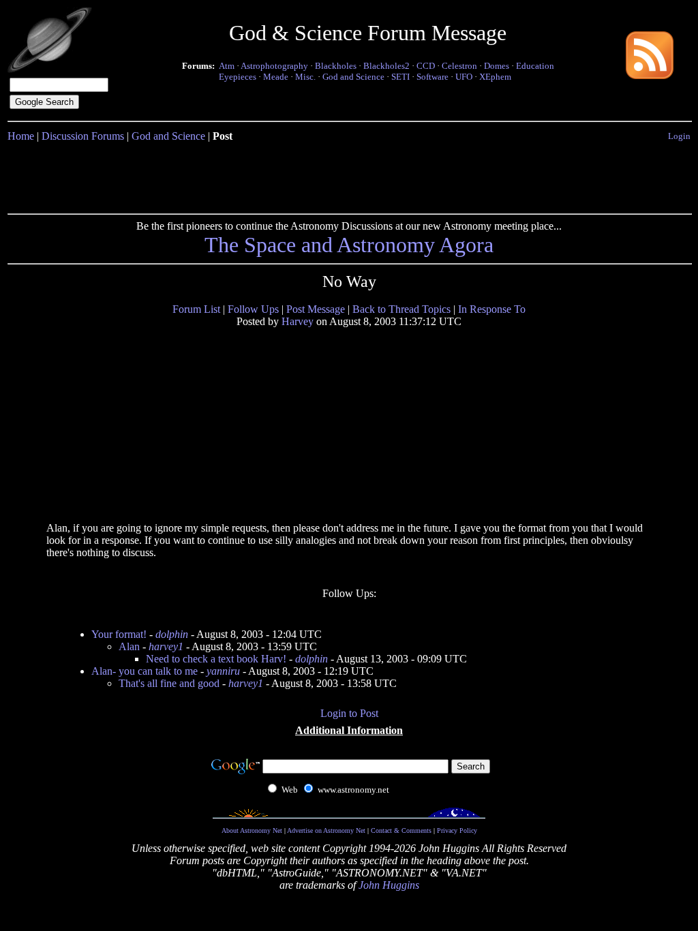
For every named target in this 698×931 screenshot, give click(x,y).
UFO (463, 77)
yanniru (223, 671)
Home (20, 136)
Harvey (298, 321)
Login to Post (349, 713)
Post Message (315, 309)
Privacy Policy (457, 830)
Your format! (119, 634)
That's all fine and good (169, 683)
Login (679, 136)
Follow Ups (253, 309)
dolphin (171, 634)
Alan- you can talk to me (144, 671)
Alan (129, 646)
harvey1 (166, 646)
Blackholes (335, 66)
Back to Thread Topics (401, 309)
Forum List (196, 309)
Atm (226, 66)
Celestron (459, 66)
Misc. (305, 77)
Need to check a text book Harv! (216, 659)
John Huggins (389, 885)
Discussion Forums (83, 136)
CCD (425, 66)
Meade (275, 77)
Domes (496, 66)
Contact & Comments (401, 830)
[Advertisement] (349, 175)
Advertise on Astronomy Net (326, 830)
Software (432, 77)
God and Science (353, 77)
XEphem (495, 77)
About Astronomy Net (252, 830)
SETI (400, 77)
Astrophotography (274, 66)
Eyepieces (237, 77)
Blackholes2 (386, 66)
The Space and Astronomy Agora (349, 244)
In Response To (492, 309)
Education (535, 66)
